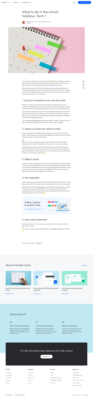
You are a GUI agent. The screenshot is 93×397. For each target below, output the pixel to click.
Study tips (38, 243)
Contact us (53, 382)
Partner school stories (78, 380)
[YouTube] (84, 395)
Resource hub (76, 377)
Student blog (16, 2)
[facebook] (79, 395)
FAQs (51, 375)
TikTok (60, 229)
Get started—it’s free (84, 2)
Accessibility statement (55, 377)
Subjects (8, 380)
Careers (30, 375)
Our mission (31, 372)
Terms (29, 380)
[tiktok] (76, 395)
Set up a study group (51, 167)
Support (52, 372)
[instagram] (74, 395)
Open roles (30, 377)
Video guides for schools (56, 380)
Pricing (7, 382)
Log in (74, 2)
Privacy (30, 382)
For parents (8, 377)
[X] (81, 395)
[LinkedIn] (86, 395)
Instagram (54, 229)
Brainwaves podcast (77, 385)
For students (9, 375)
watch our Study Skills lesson (34, 120)
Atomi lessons (40, 187)
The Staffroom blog (26, 2)
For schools (8, 372)
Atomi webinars (76, 382)
